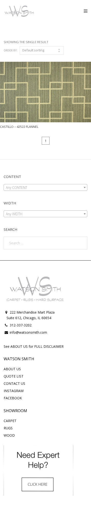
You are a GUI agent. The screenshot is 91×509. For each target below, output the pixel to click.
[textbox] (45, 187)
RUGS (8, 428)
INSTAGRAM (14, 390)
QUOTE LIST (14, 376)
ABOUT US (12, 369)
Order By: (10, 50)
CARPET (10, 420)
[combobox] (45, 187)
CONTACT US (14, 383)
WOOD (9, 435)
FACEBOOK (13, 398)
